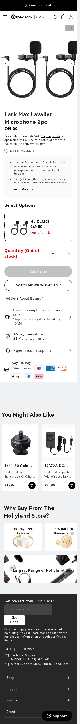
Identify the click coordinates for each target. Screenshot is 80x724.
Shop (10, 678)
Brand (11, 712)
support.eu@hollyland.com (30, 659)
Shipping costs (50, 136)
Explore (12, 700)
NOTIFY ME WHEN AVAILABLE (38, 285)
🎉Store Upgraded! (38, 5)
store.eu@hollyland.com (50, 664)
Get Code (14, 620)
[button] (5, 63)
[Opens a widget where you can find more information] (57, 716)
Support (13, 689)
